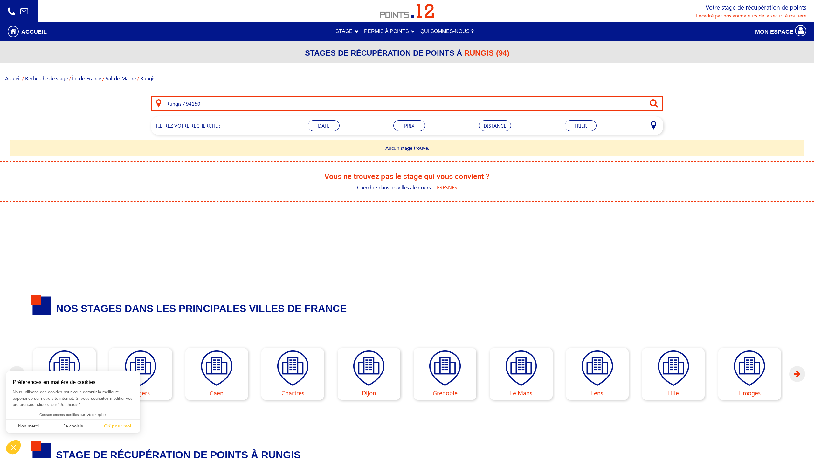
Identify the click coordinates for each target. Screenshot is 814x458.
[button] (102, 31)
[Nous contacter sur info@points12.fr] (24, 11)
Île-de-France (86, 78)
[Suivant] (797, 374)
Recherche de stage (46, 78)
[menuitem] (447, 31)
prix (409, 125)
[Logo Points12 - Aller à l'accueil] (407, 11)
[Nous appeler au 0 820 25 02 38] (11, 11)
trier (580, 125)
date (323, 125)
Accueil (13, 78)
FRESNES (447, 187)
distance (495, 125)
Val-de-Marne (121, 78)
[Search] (159, 103)
